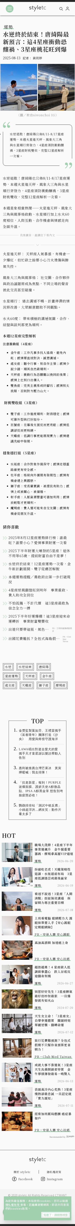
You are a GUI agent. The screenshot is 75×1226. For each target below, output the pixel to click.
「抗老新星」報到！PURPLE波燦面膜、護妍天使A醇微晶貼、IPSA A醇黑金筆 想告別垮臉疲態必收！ (41, 789)
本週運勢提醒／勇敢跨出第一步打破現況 (39, 579)
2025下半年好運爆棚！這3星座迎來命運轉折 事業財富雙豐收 (39, 619)
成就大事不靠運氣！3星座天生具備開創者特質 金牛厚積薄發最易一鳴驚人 (53, 1069)
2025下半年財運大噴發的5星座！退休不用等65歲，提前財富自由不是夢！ (39, 553)
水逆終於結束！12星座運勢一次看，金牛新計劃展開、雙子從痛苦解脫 (39, 566)
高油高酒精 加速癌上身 (51, 942)
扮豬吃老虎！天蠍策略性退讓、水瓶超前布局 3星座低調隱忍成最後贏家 (53, 873)
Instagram (55, 1179)
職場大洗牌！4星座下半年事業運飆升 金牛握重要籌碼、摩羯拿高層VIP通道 (54, 849)
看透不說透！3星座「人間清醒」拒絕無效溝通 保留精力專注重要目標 (53, 898)
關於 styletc (22, 1172)
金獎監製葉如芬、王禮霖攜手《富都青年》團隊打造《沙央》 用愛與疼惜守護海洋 (40, 735)
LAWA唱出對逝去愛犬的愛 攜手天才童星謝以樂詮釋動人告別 (40, 753)
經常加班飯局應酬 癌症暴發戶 (53, 1116)
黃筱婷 (37, 58)
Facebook (25, 1179)
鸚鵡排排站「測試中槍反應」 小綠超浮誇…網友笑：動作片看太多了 (41, 810)
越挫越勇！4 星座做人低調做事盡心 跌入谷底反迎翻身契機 (53, 971)
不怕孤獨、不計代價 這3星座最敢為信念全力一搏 (38, 605)
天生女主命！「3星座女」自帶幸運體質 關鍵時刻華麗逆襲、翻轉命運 (53, 1020)
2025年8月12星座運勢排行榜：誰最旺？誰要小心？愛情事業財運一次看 (37, 540)
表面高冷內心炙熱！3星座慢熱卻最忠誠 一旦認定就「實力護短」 (53, 1093)
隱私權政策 (12, 1205)
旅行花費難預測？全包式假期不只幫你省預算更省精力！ (53, 1045)
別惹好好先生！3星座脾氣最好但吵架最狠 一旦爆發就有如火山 (53, 996)
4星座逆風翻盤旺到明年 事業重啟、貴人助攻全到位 (38, 592)
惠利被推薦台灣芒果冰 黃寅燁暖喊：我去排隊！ (40, 770)
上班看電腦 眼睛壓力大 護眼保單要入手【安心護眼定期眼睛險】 (53, 922)
